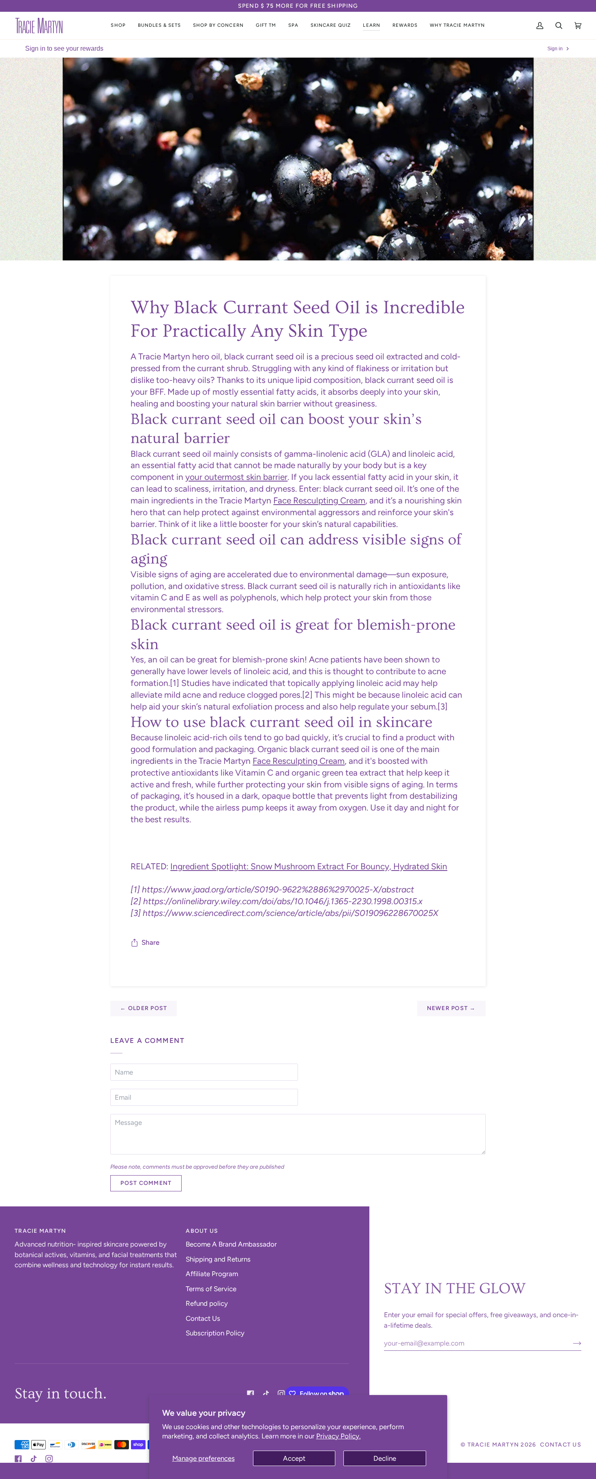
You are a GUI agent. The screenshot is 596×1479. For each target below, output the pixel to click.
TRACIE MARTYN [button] (40, 1230)
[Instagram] (281, 1393)
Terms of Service (211, 1289)
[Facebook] (250, 1393)
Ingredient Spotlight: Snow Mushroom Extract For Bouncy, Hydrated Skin (308, 866)
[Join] (570, 1343)
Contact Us (203, 1318)
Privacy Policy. (338, 1436)
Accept (294, 1458)
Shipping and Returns (218, 1259)
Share (150, 942)
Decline (384, 1458)
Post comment (146, 1183)
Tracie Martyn (493, 1444)
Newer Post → (451, 1008)
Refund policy (207, 1303)
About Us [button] (202, 1230)
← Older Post (143, 1008)
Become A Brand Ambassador (231, 1244)
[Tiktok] (266, 1393)
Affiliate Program (212, 1274)
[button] (118, 25)
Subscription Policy (215, 1333)
